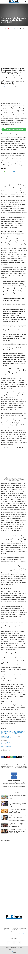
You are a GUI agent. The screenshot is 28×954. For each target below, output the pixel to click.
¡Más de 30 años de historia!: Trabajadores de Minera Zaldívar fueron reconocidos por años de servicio (6, 745)
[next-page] (4, 836)
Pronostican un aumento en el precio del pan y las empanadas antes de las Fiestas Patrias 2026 (17, 811)
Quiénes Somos (13, 947)
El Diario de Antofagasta (6, 24)
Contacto (7, 947)
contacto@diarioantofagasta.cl (17, 933)
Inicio (2, 4)
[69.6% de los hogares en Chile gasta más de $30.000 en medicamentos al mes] (4, 797)
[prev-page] (2, 836)
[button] (2, 2)
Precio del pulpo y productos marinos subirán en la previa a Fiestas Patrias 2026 (15, 825)
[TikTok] (15, 942)
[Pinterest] (8, 28)
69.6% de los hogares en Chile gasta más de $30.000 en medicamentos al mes (17, 797)
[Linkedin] (14, 28)
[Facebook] (2, 28)
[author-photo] (14, 778)
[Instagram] (12, 942)
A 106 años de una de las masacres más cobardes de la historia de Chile (19, 732)
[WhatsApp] (11, 28)
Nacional (5, 4)
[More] (23, 28)
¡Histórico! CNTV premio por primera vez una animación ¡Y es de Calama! (7, 766)
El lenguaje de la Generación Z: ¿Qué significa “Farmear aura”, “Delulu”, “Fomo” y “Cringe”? (17, 831)
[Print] (20, 28)
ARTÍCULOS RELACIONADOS (8, 792)
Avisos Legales (19, 947)
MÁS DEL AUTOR (18, 792)
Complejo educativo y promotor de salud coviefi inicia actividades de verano (21, 766)
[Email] (17, 28)
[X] (5, 28)
